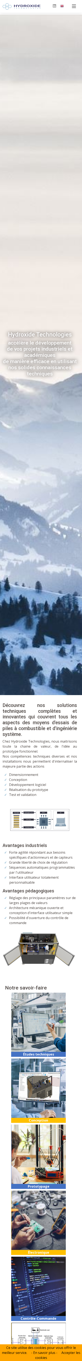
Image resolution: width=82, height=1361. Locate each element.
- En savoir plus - (44, 1352)
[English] (62, 6)
